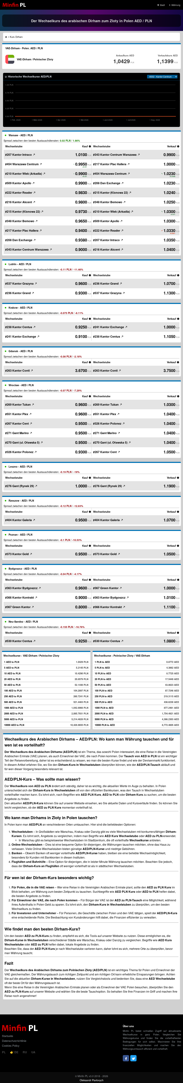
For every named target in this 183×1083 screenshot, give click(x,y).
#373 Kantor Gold (17, 554)
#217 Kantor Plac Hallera (22, 230)
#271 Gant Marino (17, 433)
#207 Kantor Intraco (19, 155)
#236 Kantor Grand (18, 293)
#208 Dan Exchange (19, 240)
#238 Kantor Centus (19, 327)
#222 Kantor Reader (19, 192)
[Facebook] (126, 1058)
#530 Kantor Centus (19, 641)
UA (33, 1052)
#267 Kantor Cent (17, 423)
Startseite (7, 1036)
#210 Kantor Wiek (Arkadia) (24, 173)
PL (4, 1052)
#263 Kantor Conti (17, 370)
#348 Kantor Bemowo (20, 221)
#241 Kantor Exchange (21, 336)
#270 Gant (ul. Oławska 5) (22, 442)
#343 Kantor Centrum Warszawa (27, 249)
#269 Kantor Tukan (18, 404)
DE (16, 1052)
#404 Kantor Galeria (19, 520)
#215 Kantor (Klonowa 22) (23, 211)
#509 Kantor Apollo (18, 183)
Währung (175, 4)
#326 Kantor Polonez (19, 452)
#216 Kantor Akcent (19, 202)
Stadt (162, 4)
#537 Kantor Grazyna (19, 283)
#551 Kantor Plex (17, 414)
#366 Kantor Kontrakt (20, 597)
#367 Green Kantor (18, 607)
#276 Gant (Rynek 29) (20, 486)
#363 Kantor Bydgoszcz (21, 588)
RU (25, 1052)
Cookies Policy (10, 1045)
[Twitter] (133, 1058)
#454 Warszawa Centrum (22, 164)
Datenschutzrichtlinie (14, 1041)
